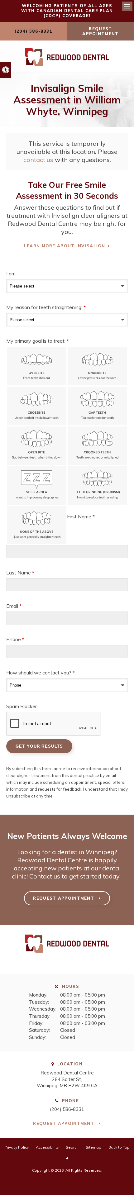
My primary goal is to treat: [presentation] (37, 341)
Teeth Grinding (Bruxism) (97, 485)
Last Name (20, 572)
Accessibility (47, 1147)
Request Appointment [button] (100, 31)
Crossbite (36, 406)
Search (72, 1147)
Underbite (97, 366)
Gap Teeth (97, 406)
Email (14, 606)
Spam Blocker (21, 706)
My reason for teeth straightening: (46, 307)
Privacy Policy (16, 1147)
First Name (81, 516)
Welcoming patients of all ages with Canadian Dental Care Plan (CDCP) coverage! (67, 10)
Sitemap (93, 1147)
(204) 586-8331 (67, 1109)
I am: (11, 273)
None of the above (36, 525)
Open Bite (36, 446)
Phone (15, 639)
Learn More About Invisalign (64, 245)
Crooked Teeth (97, 446)
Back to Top (119, 1147)
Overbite (36, 366)
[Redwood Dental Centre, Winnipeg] (67, 955)
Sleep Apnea (36, 485)
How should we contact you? (40, 672)
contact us (38, 160)
